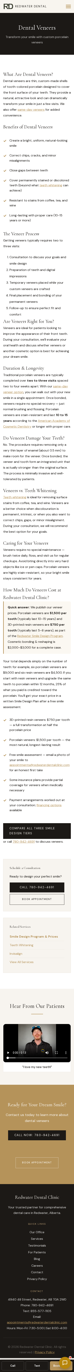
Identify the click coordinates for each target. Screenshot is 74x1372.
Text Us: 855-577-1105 (37, 1149)
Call (12, 1365)
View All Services (22, 962)
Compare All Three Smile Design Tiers (32, 831)
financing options (49, 805)
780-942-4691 (24, 841)
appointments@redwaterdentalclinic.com (39, 765)
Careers (37, 1266)
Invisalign (16, 954)
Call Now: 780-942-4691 (36, 1135)
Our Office (37, 1232)
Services (37, 1239)
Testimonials (37, 1245)
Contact (37, 1272)
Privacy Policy (37, 1279)
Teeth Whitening (21, 945)
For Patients (37, 1252)
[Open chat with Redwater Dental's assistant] (65, 1363)
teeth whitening (50, 185)
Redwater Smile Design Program (40, 636)
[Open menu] (68, 6)
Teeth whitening (14, 497)
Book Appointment (37, 899)
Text (37, 1365)
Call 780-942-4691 (37, 887)
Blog (37, 1259)
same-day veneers (31, 109)
